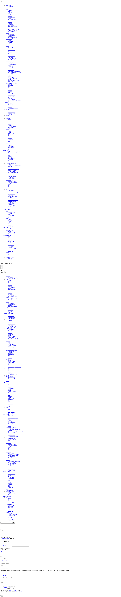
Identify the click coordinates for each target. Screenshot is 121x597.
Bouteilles (8, 103)
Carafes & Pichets (11, 62)
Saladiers (10, 90)
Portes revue (10, 139)
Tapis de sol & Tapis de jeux (13, 169)
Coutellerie (8, 20)
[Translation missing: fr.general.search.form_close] (13, 523)
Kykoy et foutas (11, 260)
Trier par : (6, 546)
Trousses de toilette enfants (13, 191)
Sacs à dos (10, 240)
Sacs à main (10, 239)
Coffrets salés (10, 226)
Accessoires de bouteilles (13, 108)
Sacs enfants (10, 159)
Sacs (7, 236)
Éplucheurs (10, 24)
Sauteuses (10, 12)
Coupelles (10, 91)
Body (9, 155)
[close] (2, 595)
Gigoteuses (10, 164)
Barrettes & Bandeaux (12, 160)
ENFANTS (5, 150)
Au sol (7, 143)
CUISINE (5, 3)
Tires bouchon (11, 70)
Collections (6, 538)
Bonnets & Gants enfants (13, 152)
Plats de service (11, 84)
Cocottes (10, 16)
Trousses (7, 252)
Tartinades (10, 222)
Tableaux (10, 120)
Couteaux (10, 22)
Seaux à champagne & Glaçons (14, 72)
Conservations (11, 34)
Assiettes (7, 46)
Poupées (9, 188)
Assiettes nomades (11, 112)
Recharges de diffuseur (12, 233)
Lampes (9, 132)
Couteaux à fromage (12, 58)
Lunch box (8, 109)
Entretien (7, 33)
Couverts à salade (11, 56)
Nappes (9, 40)
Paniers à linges (11, 195)
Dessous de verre (11, 99)
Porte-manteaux (11, 127)
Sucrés (7, 211)
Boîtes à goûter (11, 177)
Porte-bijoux (10, 251)
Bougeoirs (10, 135)
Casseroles (10, 10)
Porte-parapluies (11, 147)
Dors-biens (10, 156)
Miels (9, 214)
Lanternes (10, 131)
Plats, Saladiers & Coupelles (11, 83)
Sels (9, 223)
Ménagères (10, 52)
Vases (9, 130)
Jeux (9, 184)
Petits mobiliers (11, 133)
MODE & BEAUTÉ (7, 235)
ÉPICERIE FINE (6, 209)
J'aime (2, 545)
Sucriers (9, 79)
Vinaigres (10, 220)
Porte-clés (10, 258)
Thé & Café (8, 73)
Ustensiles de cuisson (12, 6)
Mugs (9, 75)
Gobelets (10, 114)
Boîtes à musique (11, 171)
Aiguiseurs (10, 23)
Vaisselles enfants (11, 175)
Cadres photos (11, 123)
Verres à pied (10, 66)
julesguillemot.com (18, 591)
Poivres (9, 225)
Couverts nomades (11, 113)
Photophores (10, 134)
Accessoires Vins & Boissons (14, 71)
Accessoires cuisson (12, 19)
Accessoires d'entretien (12, 37)
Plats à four (10, 18)
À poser (7, 129)
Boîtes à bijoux (11, 249)
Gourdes (9, 106)
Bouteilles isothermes (12, 104)
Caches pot (10, 140)
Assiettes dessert (11, 50)
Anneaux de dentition (12, 182)
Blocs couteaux (11, 25)
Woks (9, 13)
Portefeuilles (10, 246)
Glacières (7, 115)
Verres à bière (10, 67)
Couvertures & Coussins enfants (14, 165)
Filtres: (3, 548)
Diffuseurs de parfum (12, 232)
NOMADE (5, 102)
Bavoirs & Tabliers (12, 176)
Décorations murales (12, 126)
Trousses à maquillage (12, 254)
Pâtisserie (8, 28)
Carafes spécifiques (12, 64)
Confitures (10, 213)
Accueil (2, 538)
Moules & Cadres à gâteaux (13, 29)
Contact (4, 576)
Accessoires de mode (10, 257)
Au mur (7, 118)
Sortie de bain (11, 190)
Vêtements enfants (11, 157)
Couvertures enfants (12, 201)
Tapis (9, 144)
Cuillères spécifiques (12, 54)
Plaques (9, 119)
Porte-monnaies (11, 245)
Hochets (9, 183)
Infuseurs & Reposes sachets (13, 80)
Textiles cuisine (9, 39)
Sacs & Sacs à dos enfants (13, 200)
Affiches (9, 124)
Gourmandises (11, 216)
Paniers (9, 141)
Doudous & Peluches (12, 181)
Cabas (9, 242)
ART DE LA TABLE (7, 45)
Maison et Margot (12, 590)
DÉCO (4, 116)
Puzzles (9, 185)
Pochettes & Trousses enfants (14, 198)
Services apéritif (11, 96)
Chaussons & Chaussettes (13, 153)
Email (4, 545)
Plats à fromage (11, 87)
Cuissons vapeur (11, 17)
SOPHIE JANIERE (5, 560)
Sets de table (10, 41)
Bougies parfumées (9, 228)
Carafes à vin (10, 63)
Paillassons (10, 145)
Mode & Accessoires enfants (11, 151)
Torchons (10, 42)
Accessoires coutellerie (12, 26)
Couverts (7, 51)
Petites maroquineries (10, 243)
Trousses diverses (11, 256)
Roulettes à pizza (11, 59)
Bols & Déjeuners (11, 77)
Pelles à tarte (10, 57)
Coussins (10, 138)
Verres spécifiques (11, 68)
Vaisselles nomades (9, 110)
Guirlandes (10, 166)
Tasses (9, 76)
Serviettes (10, 97)
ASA (2, 551)
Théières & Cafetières (12, 78)
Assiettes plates (11, 47)
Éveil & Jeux (8, 180)
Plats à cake (10, 86)
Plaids (9, 136)
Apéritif (7, 92)
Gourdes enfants (11, 178)
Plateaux (9, 88)
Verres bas (10, 65)
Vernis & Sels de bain (12, 196)
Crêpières (10, 14)
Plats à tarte (10, 85)
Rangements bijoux (9, 248)
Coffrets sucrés (11, 215)
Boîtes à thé (10, 81)
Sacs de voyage (11, 241)
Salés (7, 218)
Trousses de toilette (12, 253)
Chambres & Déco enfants (11, 163)
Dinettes (9, 186)
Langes (9, 161)
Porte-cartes (10, 247)
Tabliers (9, 43)
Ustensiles (8, 5)
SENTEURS (6, 227)
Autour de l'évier (11, 35)
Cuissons (7, 9)
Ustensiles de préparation (13, 7)
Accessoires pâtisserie (12, 31)
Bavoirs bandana (11, 158)
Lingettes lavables (11, 194)
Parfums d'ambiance (10, 230)
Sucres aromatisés (11, 212)
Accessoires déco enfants (13, 172)
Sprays (9, 231)
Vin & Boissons (9, 61)
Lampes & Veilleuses (12, 170)
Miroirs (9, 121)
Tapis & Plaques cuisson (13, 30)
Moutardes (10, 221)
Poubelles (10, 36)
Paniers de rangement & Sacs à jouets (15, 167)
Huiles (9, 219)
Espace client (5, 578)
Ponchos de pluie (11, 208)
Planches (10, 98)
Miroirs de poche (11, 259)
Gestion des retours (7, 587)
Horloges (10, 125)
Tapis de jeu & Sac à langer (13, 205)
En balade (8, 197)
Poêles (9, 11)
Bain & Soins (8, 189)
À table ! (7, 174)
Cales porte (10, 148)
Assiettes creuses (11, 48)
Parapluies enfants (11, 206)
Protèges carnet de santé (13, 192)
